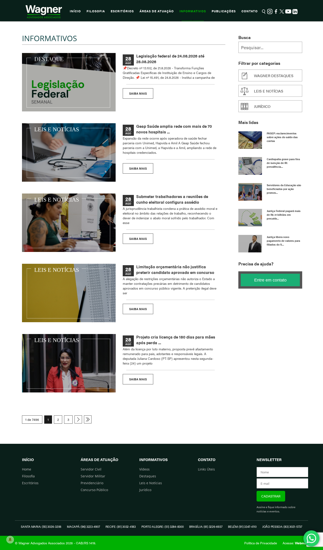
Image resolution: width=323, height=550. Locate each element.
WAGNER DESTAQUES (273, 75)
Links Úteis (206, 469)
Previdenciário (92, 483)
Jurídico (262, 106)
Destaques (147, 476)
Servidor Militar (93, 476)
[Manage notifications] (10, 539)
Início (75, 11)
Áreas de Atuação (157, 11)
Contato (249, 11)
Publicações (224, 11)
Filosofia (96, 11)
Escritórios (122, 11)
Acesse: (295, 543)
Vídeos (144, 469)
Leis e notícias (268, 91)
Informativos (192, 11)
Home (26, 469)
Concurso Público (94, 490)
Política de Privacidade (260, 543)
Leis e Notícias (150, 483)
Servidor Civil (91, 469)
